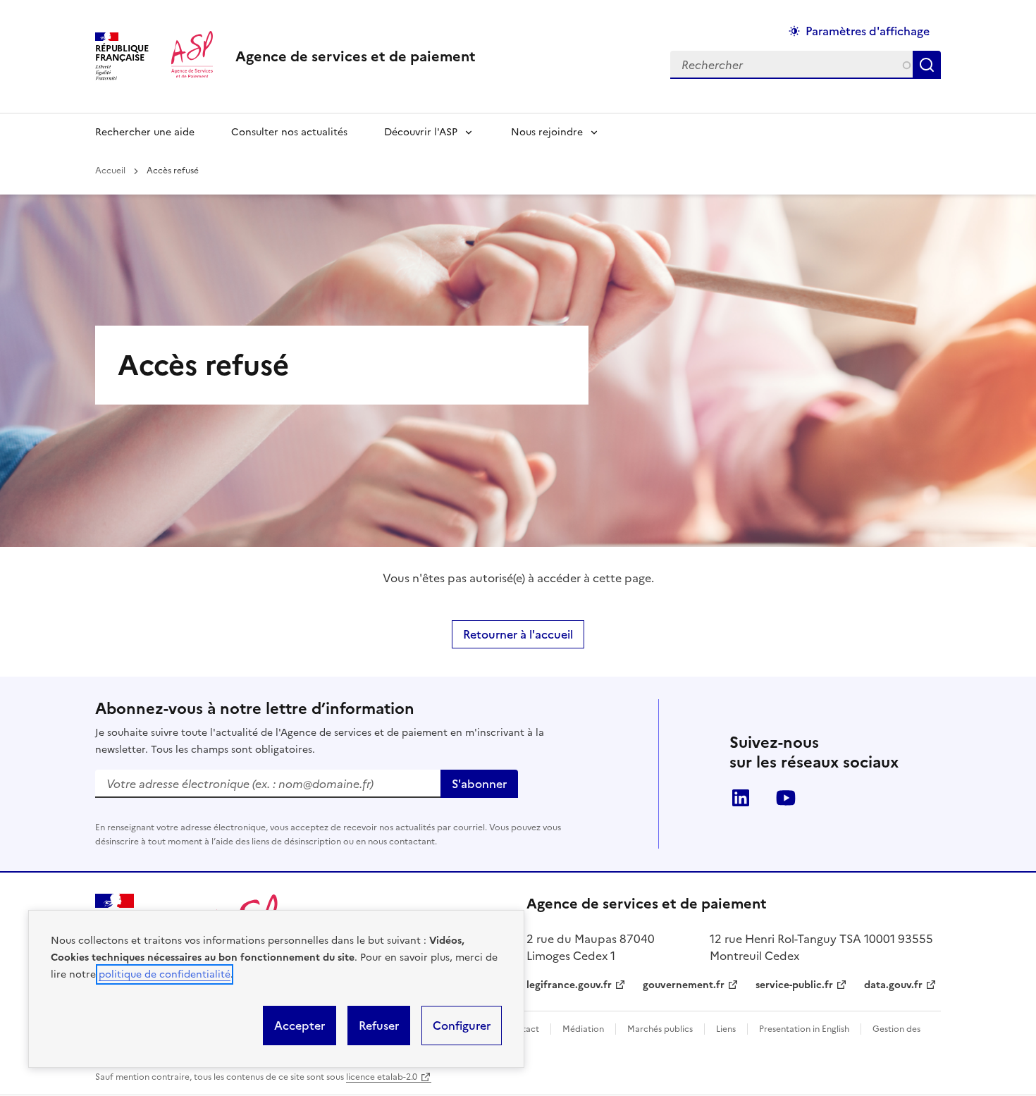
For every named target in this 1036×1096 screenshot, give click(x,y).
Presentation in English (804, 1029)
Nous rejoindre (547, 132)
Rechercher (929, 64)
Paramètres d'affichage (868, 31)
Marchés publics (660, 1029)
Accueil (110, 170)
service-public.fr (794, 985)
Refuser (379, 1025)
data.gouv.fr (893, 985)
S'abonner (479, 783)
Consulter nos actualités (289, 132)
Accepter (299, 1025)
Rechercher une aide (145, 132)
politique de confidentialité (164, 974)
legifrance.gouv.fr (569, 985)
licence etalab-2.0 (381, 1077)
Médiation (583, 1029)
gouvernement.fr (683, 985)
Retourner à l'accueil (518, 634)
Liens (726, 1029)
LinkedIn (741, 798)
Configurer (462, 1025)
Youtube (786, 798)
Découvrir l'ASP (420, 132)
